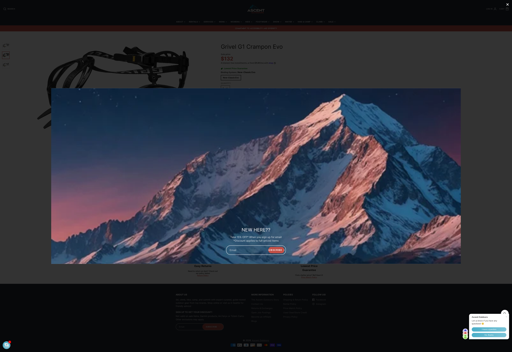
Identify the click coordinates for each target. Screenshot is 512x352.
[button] (6, 345)
